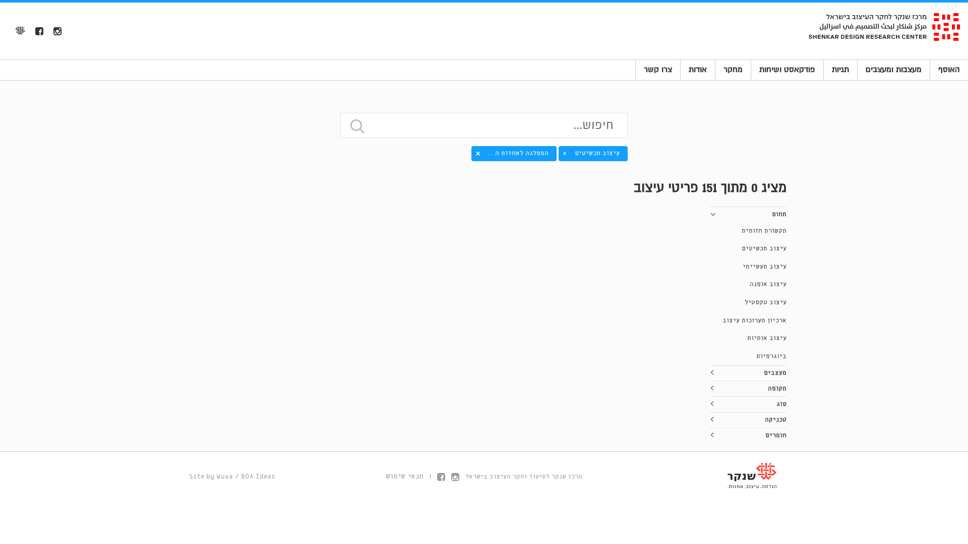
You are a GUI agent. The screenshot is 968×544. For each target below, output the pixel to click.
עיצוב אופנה (768, 284)
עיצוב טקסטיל (765, 302)
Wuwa (224, 476)
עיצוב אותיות (766, 338)
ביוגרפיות (771, 356)
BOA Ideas (258, 476)
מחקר (733, 69)
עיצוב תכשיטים (764, 248)
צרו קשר (658, 69)
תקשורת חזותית (764, 231)
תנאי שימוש (405, 476)
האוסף (949, 69)
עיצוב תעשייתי (764, 266)
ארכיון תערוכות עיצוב (754, 320)
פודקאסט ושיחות (787, 69)
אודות (698, 69)
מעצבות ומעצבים (894, 69)
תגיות (840, 69)
